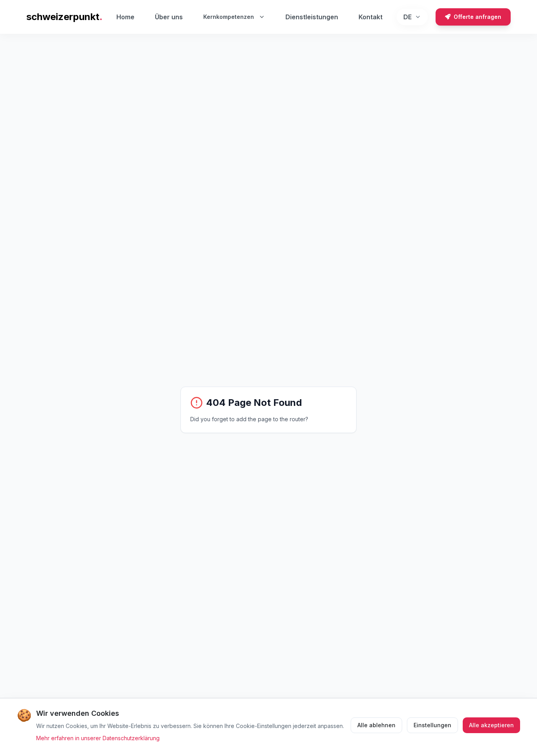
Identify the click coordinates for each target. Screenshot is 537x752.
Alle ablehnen (376, 725)
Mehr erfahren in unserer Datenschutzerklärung (98, 738)
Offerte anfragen (477, 16)
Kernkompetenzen (228, 16)
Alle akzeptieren (491, 725)
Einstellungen (432, 725)
